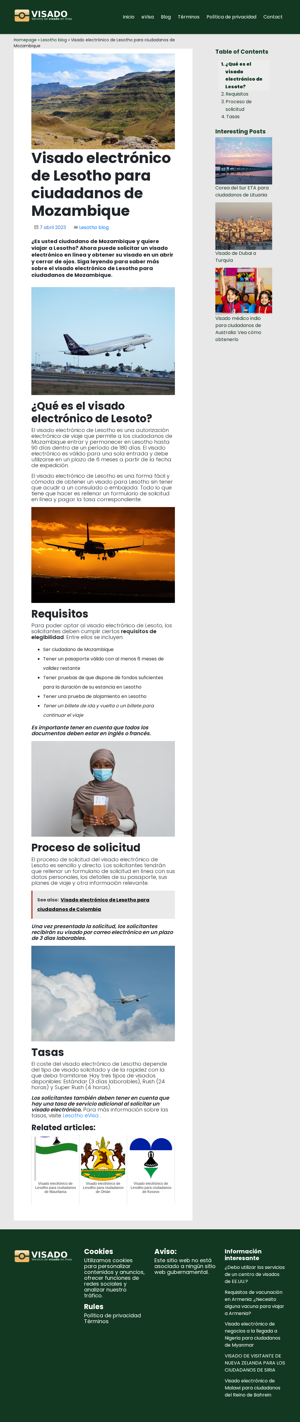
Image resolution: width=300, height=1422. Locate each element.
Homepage (25, 40)
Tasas (233, 116)
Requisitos (237, 94)
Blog (166, 16)
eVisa (148, 16)
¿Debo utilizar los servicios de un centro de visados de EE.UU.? (255, 1274)
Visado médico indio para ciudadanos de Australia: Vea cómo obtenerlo (238, 329)
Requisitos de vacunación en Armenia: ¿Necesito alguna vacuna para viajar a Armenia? (254, 1303)
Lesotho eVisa (81, 1115)
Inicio (128, 16)
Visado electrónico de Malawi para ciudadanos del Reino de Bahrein (252, 1387)
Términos (189, 16)
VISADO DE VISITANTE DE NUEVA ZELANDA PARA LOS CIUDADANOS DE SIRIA (255, 1362)
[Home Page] (44, 17)
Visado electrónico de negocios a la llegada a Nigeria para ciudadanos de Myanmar (252, 1334)
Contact (273, 16)
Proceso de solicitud (239, 105)
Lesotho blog (54, 40)
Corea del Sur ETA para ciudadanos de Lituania (242, 191)
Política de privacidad (231, 16)
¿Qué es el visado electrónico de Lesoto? (243, 75)
